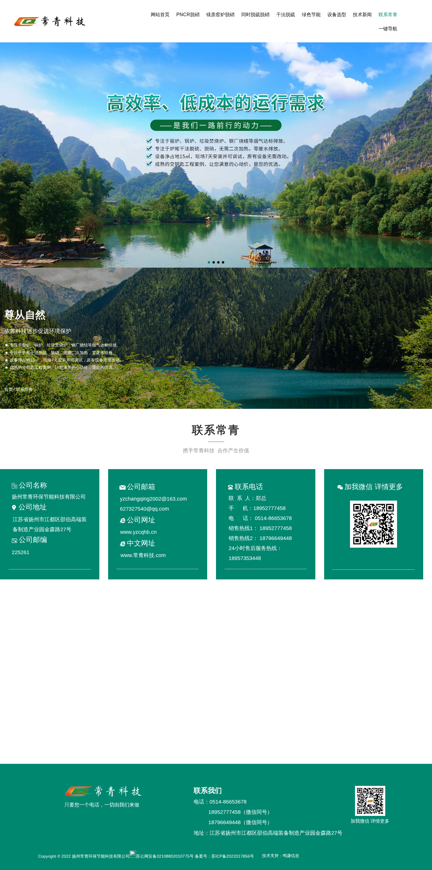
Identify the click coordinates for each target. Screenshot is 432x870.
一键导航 (388, 28)
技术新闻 (362, 14)
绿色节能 (311, 14)
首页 (9, 389)
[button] (209, 262)
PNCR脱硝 (188, 14)
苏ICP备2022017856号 (233, 856)
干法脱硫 (285, 14)
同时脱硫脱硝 (255, 14)
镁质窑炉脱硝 (220, 14)
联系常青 (388, 14)
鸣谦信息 (291, 855)
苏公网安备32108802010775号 (165, 856)
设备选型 (336, 14)
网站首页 (160, 14)
